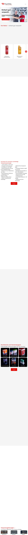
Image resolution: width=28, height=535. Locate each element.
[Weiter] (26, 51)
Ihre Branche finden (14, 369)
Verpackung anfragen (5, 19)
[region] (14, 51)
